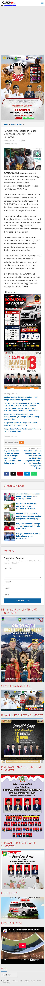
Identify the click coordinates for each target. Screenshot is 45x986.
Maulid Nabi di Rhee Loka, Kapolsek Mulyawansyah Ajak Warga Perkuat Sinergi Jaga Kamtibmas (21, 416)
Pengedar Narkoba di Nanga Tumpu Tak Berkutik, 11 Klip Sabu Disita (28, 526)
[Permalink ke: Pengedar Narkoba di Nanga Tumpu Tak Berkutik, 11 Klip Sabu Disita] (9, 526)
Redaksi (27, 980)
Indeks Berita (5, 983)
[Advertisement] (22, 29)
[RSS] (21, 442)
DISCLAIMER (37, 980)
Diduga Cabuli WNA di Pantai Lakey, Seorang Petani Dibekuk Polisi (28, 536)
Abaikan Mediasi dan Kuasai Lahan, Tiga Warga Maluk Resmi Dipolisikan (28, 496)
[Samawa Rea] (8, 3)
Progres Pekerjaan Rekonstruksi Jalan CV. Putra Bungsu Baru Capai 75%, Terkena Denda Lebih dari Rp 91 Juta (12, 455)
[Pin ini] (20, 474)
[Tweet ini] (13, 474)
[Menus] (42, 2)
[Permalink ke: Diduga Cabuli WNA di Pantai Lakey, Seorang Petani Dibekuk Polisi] (9, 536)
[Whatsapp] (34, 474)
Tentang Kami (17, 980)
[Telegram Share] (27, 474)
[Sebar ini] (6, 474)
